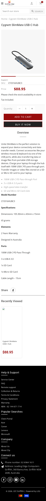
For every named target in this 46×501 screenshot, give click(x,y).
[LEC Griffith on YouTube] (16, 479)
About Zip (5, 450)
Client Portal (6, 418)
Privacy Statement (9, 399)
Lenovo (4, 430)
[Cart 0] (40, 3)
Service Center (7, 379)
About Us (5, 446)
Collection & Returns (10, 391)
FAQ (3, 383)
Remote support (8, 387)
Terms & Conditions (10, 395)
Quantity (8, 108)
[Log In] (31, 3)
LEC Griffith (18, 491)
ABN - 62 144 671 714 (11, 406)
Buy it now (23, 124)
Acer (3, 422)
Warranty (5, 402)
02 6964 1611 (27, 462)
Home (4, 18)
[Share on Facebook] (13, 290)
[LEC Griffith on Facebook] (3, 479)
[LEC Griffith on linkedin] (22, 479)
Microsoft (5, 434)
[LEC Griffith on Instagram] (10, 479)
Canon (4, 426)
